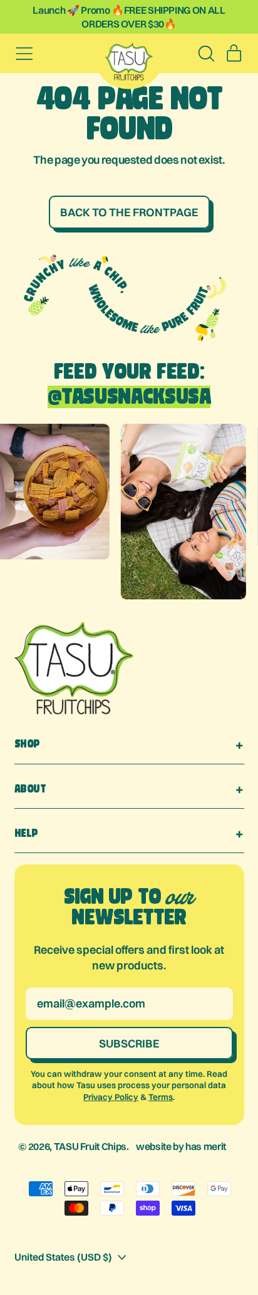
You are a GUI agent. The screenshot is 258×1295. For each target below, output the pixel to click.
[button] (206, 54)
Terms (160, 1097)
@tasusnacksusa (129, 397)
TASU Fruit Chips (90, 1146)
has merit (205, 1146)
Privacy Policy (110, 1097)
